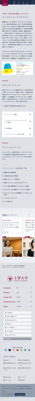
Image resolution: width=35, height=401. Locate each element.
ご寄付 (23, 3)
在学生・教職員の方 (11, 316)
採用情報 (22, 380)
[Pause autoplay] (28, 214)
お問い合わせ (8, 377)
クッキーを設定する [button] (8, 394)
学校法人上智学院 (9, 356)
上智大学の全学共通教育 (13, 13)
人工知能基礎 (8, 128)
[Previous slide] (25, 214)
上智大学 (7, 360)
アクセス (18, 3)
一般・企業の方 (10, 331)
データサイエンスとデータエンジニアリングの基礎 (15, 121)
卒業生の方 (9, 323)
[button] (22, 220)
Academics (4, 13)
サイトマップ (23, 377)
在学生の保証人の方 (11, 320)
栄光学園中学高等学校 (10, 363)
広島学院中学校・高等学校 (10, 369)
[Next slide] (31, 214)
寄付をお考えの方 (10, 335)
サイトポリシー (8, 380)
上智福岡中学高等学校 (25, 368)
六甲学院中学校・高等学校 (25, 364)
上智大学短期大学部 (24, 360)
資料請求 (8, 338)
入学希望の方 (9, 312)
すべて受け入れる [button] (20, 394)
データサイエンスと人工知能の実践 (14, 134)
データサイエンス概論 (10, 114)
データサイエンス (24, 13)
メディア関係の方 (10, 327)
